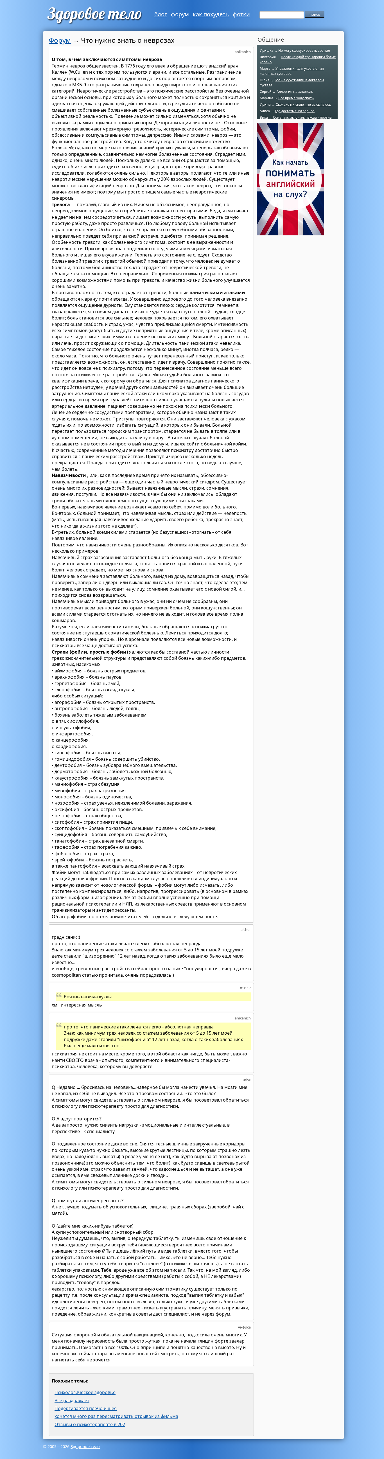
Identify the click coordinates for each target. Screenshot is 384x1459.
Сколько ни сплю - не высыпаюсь (303, 104)
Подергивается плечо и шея (86, 1408)
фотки (241, 14)
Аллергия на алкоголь (295, 91)
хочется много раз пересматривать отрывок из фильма (116, 1416)
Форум (60, 40)
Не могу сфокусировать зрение (304, 50)
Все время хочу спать (296, 98)
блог (160, 14)
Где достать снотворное (295, 111)
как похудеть (211, 14)
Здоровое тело (85, 1446)
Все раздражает (72, 1400)
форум (180, 14)
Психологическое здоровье (85, 1392)
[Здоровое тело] (93, 15)
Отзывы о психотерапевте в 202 (90, 1424)
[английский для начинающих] (290, 232)
